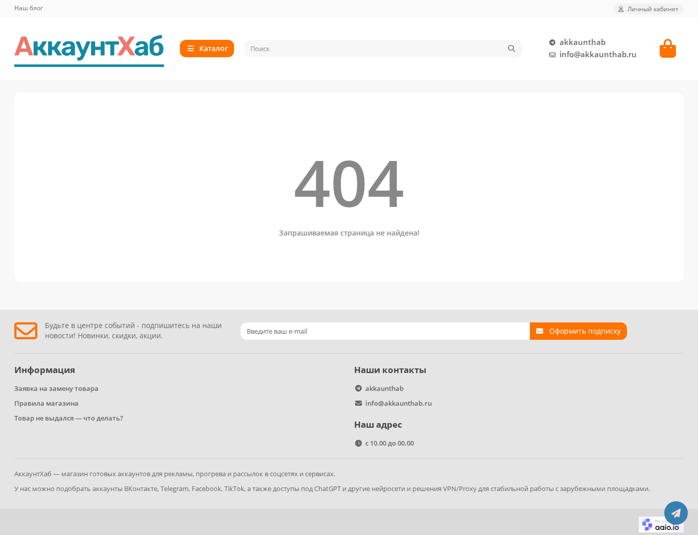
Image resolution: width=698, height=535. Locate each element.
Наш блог (28, 8)
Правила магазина (46, 403)
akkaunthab (583, 42)
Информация (44, 370)
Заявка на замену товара (56, 388)
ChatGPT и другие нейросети (359, 488)
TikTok (234, 488)
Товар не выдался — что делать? (68, 418)
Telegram (174, 488)
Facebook (206, 488)
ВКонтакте (140, 488)
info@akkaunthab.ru (598, 54)
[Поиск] (511, 48)
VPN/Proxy (460, 488)
